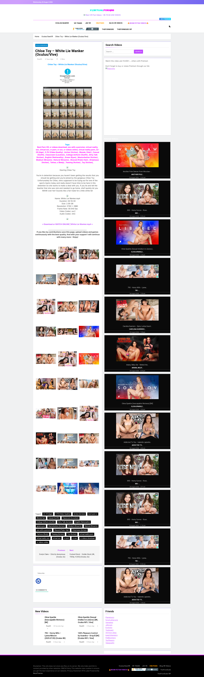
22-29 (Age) (47, 514)
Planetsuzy (110, 617)
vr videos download (87, 538)
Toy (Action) (71, 534)
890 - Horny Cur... (46, 260)
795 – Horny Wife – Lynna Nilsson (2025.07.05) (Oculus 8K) (55, 635)
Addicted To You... (67, 285)
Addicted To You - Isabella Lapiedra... (137, 442)
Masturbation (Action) (56, 526)
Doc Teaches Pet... (46, 469)
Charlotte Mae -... (46, 285)
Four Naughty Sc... (46, 419)
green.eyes (41, 526)
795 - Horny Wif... (89, 469)
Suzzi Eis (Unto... (89, 285)
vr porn (66, 538)
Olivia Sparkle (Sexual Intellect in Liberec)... (137, 249)
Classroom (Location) (71, 518)
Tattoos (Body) (42, 534)
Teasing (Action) (58, 534)
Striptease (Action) (79, 530)
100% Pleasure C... (89, 312)
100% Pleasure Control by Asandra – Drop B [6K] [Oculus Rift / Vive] (88, 635)
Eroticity (109, 628)
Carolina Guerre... (67, 312)
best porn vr (92, 514)
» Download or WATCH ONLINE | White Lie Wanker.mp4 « (67, 224)
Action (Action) (79, 514)
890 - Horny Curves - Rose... (137, 210)
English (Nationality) (82, 522)
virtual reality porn (86, 534)
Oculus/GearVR (62, 23)
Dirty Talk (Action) (65, 522)
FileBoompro (111, 638)
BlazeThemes (38, 673)
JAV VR (88, 23)
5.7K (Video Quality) (63, 514)
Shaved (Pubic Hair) (61, 530)
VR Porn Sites (111, 633)
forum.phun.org (112, 620)
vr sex (74, 538)
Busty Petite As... (46, 389)
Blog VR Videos (115, 23)
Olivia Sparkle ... (88, 337)
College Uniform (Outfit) (46, 522)
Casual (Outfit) (53, 518)
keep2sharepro (112, 635)
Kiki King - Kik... (67, 260)
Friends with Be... (67, 337)
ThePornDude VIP (124, 29)
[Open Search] (166, 26)
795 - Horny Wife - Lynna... (137, 288)
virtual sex (57, 538)
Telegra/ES (110, 643)
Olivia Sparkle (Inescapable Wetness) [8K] (54, 619)
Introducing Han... (89, 389)
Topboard (109, 630)
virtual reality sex (43, 538)
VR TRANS (78, 23)
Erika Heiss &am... (67, 419)
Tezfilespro (110, 640)
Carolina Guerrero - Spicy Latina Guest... (137, 326)
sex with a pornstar (44, 530)
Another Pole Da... (88, 364)
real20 (39, 59)
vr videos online (42, 542)
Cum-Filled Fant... (67, 494)
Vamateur (109, 622)
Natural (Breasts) (91, 526)
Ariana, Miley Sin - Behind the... (137, 365)
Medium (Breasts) (74, 526)
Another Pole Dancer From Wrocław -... (137, 172)
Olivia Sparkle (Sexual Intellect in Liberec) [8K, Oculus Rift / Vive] (88, 619)
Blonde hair (41, 518)
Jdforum (109, 625)
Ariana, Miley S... (46, 444)
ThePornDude (108, 29)
